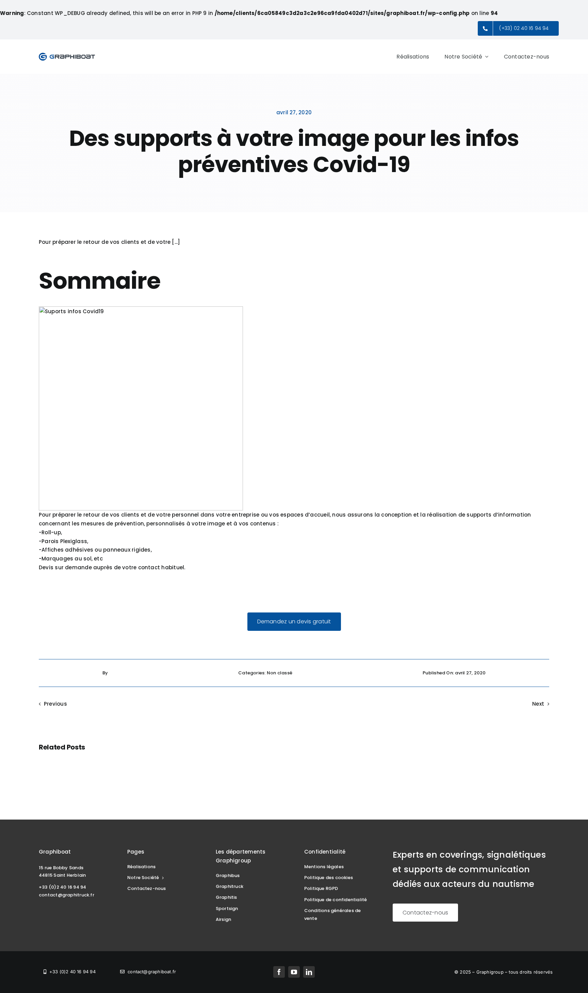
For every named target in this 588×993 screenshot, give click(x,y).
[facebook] (279, 972)
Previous (55, 703)
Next (538, 703)
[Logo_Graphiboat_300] (67, 54)
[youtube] (294, 972)
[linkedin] (309, 972)
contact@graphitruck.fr (66, 895)
